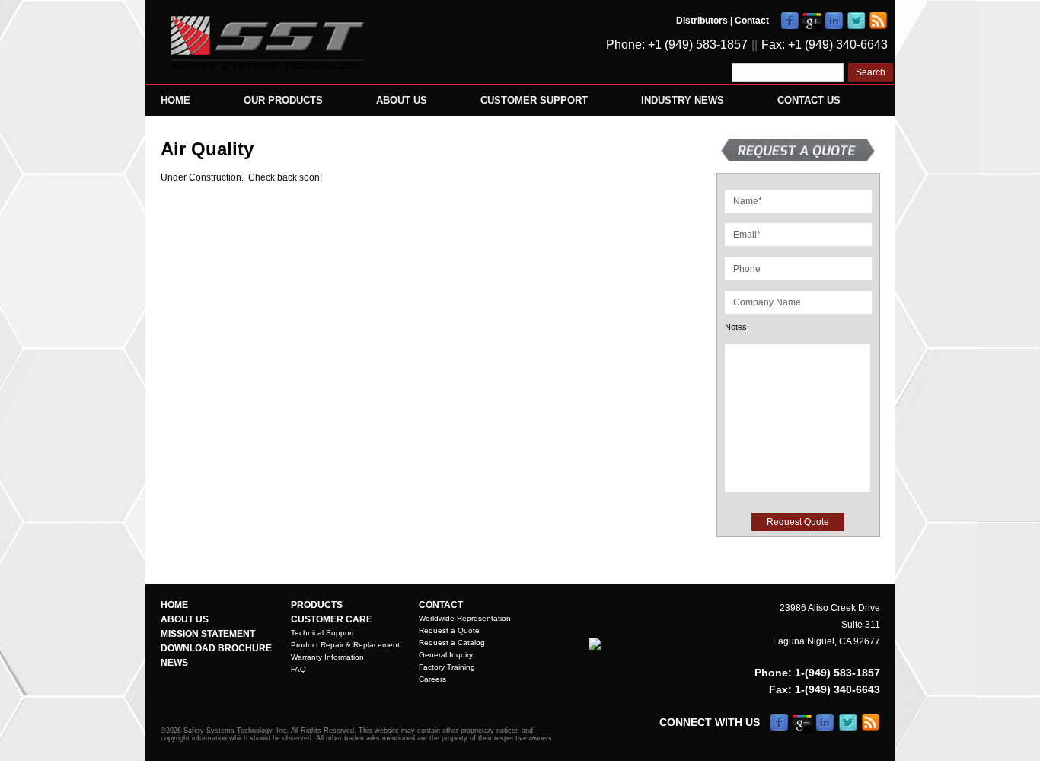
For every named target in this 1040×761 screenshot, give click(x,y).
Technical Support (322, 632)
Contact (752, 20)
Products (317, 605)
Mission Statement (208, 633)
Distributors (702, 20)
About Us (401, 100)
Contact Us (809, 100)
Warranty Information (327, 657)
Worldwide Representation (465, 618)
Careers (432, 679)
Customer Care (331, 619)
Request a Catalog (452, 642)
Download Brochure (216, 648)
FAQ (298, 669)
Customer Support (534, 100)
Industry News (682, 100)
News (174, 662)
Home (175, 100)
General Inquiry (446, 655)
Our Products (283, 100)
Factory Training (447, 667)
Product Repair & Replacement (345, 645)
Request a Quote (449, 630)
